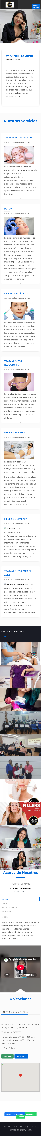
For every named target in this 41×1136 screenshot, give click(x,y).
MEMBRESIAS (7, 911)
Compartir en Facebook (15, 1114)
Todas (5, 636)
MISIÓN (5, 899)
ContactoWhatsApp (36, 6)
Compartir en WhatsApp (26, 1115)
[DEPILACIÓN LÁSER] (19, 450)
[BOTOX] (19, 226)
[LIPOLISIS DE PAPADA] (12, 528)
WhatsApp (8, 1056)
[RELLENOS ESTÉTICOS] (19, 311)
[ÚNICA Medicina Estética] (10, 4)
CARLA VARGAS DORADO (20, 889)
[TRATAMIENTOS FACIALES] (19, 155)
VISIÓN (5, 903)
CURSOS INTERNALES (10, 907)
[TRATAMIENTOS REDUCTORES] (19, 382)
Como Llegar (21, 1056)
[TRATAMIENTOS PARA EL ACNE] (16, 584)
